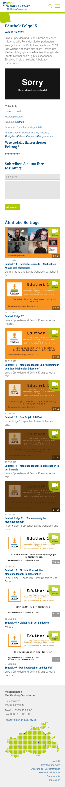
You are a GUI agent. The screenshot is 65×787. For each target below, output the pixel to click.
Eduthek (19, 122)
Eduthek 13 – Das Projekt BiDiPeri (23, 417)
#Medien (43, 132)
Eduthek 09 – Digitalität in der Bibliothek (27, 622)
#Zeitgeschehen (44, 136)
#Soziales (31, 136)
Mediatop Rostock (14, 116)
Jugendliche (36, 127)
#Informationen (13, 132)
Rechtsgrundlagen (50, 765)
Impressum (54, 780)
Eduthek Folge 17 (14, 316)
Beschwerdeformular (49, 772)
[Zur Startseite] (16, 6)
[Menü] (57, 5)
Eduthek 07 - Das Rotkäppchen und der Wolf (28, 667)
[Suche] (51, 6)
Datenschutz (53, 776)
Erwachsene (23, 127)
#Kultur (34, 132)
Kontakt (56, 761)
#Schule (20, 136)
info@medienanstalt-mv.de (20, 719)
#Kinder (26, 132)
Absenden (12, 207)
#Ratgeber (10, 136)
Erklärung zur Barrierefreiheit (45, 769)
